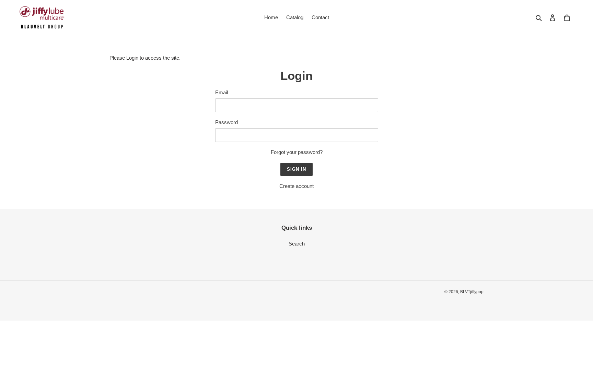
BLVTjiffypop (472, 291)
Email (221, 92)
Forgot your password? (297, 152)
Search (297, 244)
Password (226, 122)
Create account (296, 186)
